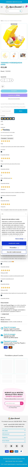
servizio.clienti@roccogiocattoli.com (14, 426)
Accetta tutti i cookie (14, 243)
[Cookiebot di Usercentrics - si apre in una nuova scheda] (20, 214)
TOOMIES (8, 71)
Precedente (3, 138)
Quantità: (3, 77)
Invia (20, 111)
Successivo (10, 138)
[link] (14, 328)
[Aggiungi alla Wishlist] (2, 86)
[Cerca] (14, 11)
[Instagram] (11, 446)
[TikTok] (16, 446)
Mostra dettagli (19, 238)
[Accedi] (23, 7)
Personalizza (13, 247)
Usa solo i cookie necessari (14, 252)
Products (6, 20)
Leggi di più (5, 314)
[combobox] (12, 11)
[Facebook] (5, 446)
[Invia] (21, 403)
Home (2, 20)
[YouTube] (22, 446)
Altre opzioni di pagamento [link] (14, 98)
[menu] (2, 7)
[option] (14, 2)
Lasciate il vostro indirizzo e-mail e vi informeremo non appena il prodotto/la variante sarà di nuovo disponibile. (13, 105)
